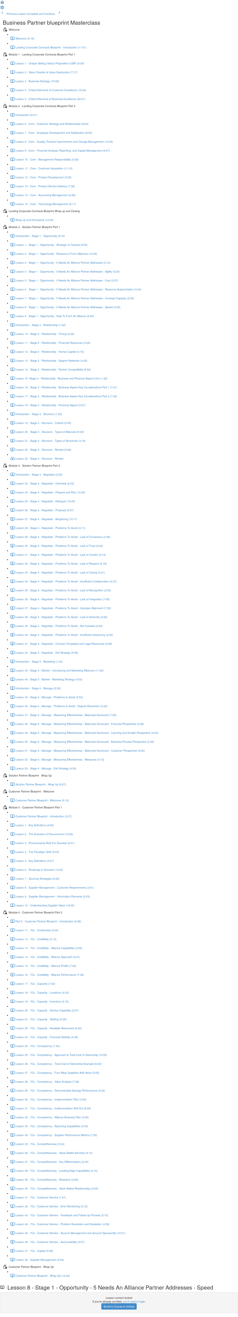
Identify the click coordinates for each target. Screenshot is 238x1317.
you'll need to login (134, 1301)
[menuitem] (2, 8)
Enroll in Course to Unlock (119, 1306)
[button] (2, 3)
